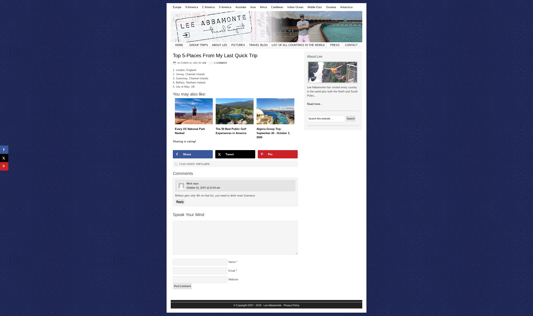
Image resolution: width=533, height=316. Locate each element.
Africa (262, 8)
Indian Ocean (294, 8)
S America (224, 8)
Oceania (330, 8)
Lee (204, 63)
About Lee (219, 45)
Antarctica (345, 8)
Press (335, 45)
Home (179, 45)
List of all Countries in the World (298, 45)
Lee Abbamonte (266, 26)
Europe (176, 8)
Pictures (238, 45)
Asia (252, 8)
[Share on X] (4, 158)
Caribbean (276, 8)
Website (233, 279)
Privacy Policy (291, 305)
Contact (351, 45)
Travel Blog (258, 45)
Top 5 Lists (202, 164)
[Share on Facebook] (4, 150)
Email (231, 270)
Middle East (313, 8)
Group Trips (198, 45)
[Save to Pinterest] (4, 166)
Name (231, 262)
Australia (239, 8)
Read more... (315, 104)
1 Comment (220, 63)
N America (190, 8)
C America (207, 8)
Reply (180, 201)
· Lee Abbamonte (271, 305)
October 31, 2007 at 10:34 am (203, 187)
